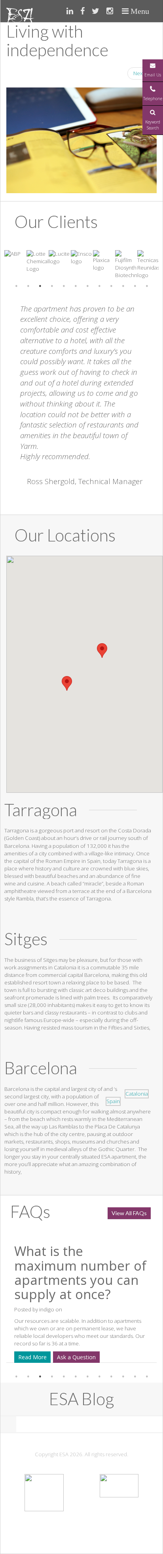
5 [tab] (64, 286)
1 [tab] (16, 286)
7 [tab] (87, 286)
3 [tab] (40, 286)
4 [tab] (52, 286)
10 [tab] (123, 286)
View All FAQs (129, 1213)
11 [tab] (135, 286)
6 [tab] (76, 286)
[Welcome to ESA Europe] (20, 10)
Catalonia (136, 1093)
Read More (84, 1357)
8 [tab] (99, 286)
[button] (67, 683)
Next (142, 73)
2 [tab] (28, 286)
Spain (113, 1101)
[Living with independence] (81, 140)
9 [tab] (111, 286)
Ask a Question (127, 1357)
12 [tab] (147, 286)
